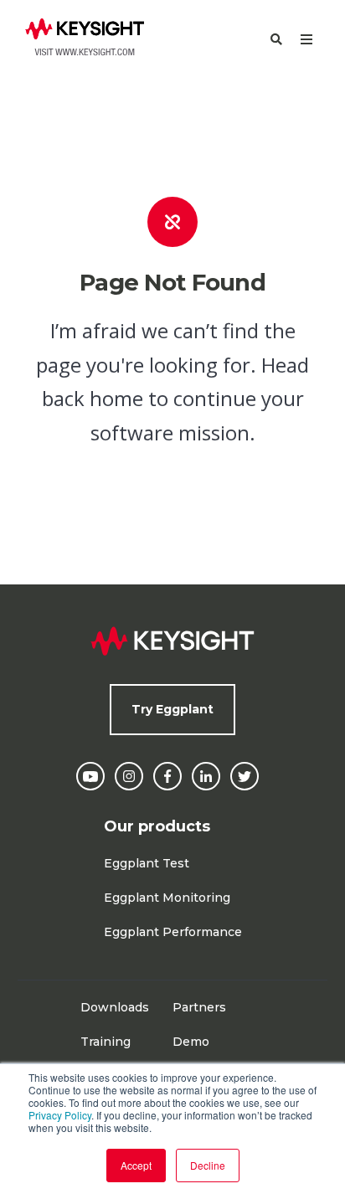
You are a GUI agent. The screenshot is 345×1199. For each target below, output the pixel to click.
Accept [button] (136, 1165)
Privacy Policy (59, 1115)
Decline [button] (207, 1165)
